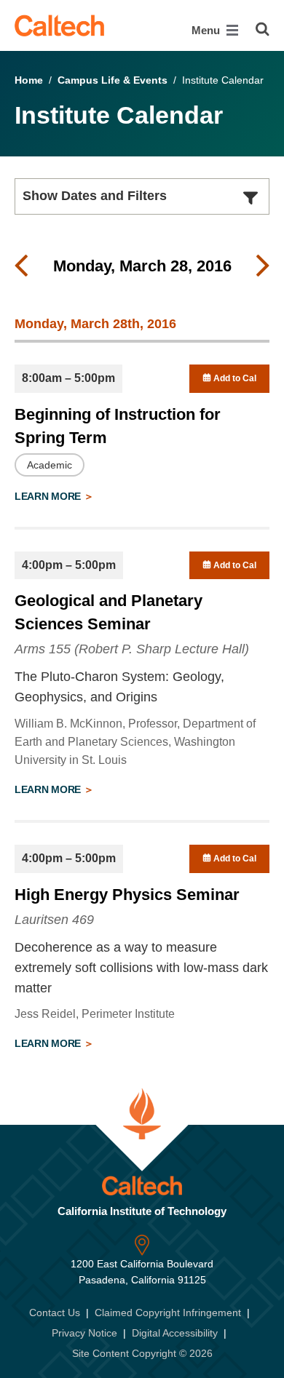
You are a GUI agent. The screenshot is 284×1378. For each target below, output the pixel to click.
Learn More (49, 496)
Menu (207, 30)
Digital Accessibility (175, 1333)
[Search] (262, 29)
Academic (49, 465)
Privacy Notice (84, 1333)
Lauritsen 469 (54, 919)
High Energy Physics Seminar (127, 894)
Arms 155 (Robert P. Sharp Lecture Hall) (132, 649)
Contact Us (54, 1312)
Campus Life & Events (112, 80)
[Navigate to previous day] (21, 266)
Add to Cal (233, 378)
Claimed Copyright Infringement (168, 1312)
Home (29, 80)
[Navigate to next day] (262, 266)
